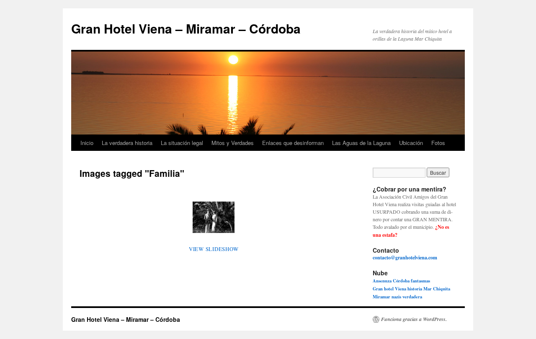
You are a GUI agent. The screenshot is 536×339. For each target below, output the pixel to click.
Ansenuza (382, 280)
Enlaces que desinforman (293, 143)
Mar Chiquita (436, 288)
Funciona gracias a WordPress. (414, 319)
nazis (396, 296)
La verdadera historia (127, 143)
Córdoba (401, 280)
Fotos (438, 143)
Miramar (381, 296)
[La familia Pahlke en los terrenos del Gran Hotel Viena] (213, 217)
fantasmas (420, 280)
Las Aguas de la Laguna (361, 143)
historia (414, 288)
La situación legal (182, 143)
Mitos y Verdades (232, 143)
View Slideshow (214, 249)
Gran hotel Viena (389, 288)
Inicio (86, 143)
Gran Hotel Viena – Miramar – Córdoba (186, 28)
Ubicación (411, 143)
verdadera (412, 296)
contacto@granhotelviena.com (405, 257)
